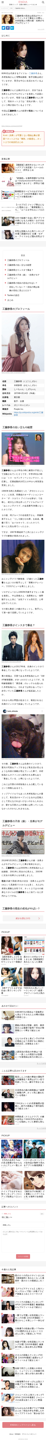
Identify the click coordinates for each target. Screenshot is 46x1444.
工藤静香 (33, 73)
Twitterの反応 (13, 295)
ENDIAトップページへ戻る (23, 1425)
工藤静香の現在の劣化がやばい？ (22, 283)
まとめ (10, 300)
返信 (42, 1213)
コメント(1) (41, 29)
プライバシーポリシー (29, 1434)
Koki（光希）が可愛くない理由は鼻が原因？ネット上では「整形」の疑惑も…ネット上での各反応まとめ (22, 138)
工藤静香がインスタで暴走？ (20, 270)
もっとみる (41, 1063)
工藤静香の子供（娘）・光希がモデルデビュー (23, 276)
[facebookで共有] (8, 28)
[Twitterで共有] (3, 28)
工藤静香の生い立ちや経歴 (19, 265)
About (11, 1434)
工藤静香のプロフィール (18, 260)
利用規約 (18, 1434)
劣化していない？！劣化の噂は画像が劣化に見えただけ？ (24, 288)
